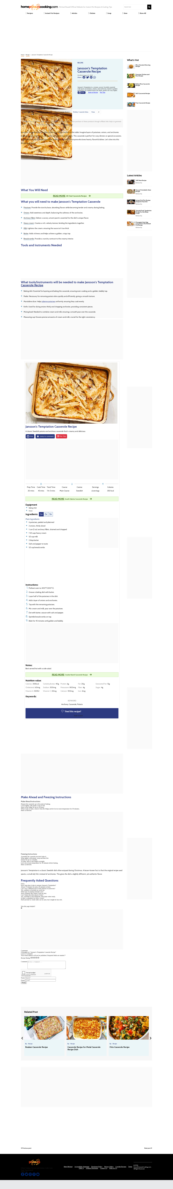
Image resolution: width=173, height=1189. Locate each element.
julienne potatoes (48, 301)
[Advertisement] (86, 33)
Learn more (68, 125)
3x (50, 514)
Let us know (69, 716)
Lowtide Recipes (121, 1167)
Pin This (62, 436)
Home (22, 54)
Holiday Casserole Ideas (80, 112)
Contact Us (103, 1168)
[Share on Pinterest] (91, 77)
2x (46, 514)
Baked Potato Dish (28, 112)
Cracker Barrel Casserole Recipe (76, 675)
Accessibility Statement (81, 1167)
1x (41, 514)
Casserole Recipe (32, 285)
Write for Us (113, 1168)
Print (82, 92)
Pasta (93, 112)
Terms (130, 1167)
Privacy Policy (109, 1167)
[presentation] (22, 1038)
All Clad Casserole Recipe (76, 196)
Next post (147, 1148)
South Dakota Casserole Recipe (76, 499)
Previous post (26, 1148)
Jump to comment (46, 436)
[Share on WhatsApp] (94, 77)
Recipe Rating (25, 958)
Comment (24, 961)
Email (23, 980)
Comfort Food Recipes (44, 112)
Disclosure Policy (96, 1167)
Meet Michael (68, 1167)
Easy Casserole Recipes (62, 112)
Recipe (28, 54)
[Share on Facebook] (84, 77)
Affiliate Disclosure (92, 1168)
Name (23, 978)
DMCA (81, 1168)
